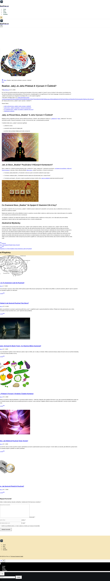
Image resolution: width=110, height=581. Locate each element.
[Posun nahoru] (1, 561)
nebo (59, 118)
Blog (4, 11)
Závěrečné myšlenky (9, 111)
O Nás (4, 12)
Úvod (4, 9)
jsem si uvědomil (45, 178)
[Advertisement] (55, 36)
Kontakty (5, 14)
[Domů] (2, 80)
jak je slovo (29, 170)
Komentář (32, 517)
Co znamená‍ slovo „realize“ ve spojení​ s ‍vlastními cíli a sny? (18, 109)
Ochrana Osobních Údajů (17, 556)
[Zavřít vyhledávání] (2, 574)
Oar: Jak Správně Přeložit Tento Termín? (10, 244)
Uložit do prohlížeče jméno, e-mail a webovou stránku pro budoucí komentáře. (20, 526)
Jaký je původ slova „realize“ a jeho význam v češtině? (17, 106)
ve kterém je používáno (60, 168)
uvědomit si (54, 118)
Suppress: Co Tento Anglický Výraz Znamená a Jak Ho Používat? (16, 248)
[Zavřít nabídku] (0, 563)
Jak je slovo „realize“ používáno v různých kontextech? (17, 107)
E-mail (23, 523)
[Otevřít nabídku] (1, 26)
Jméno (24, 520)
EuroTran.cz (6, 89)
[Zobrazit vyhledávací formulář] (1, 17)
